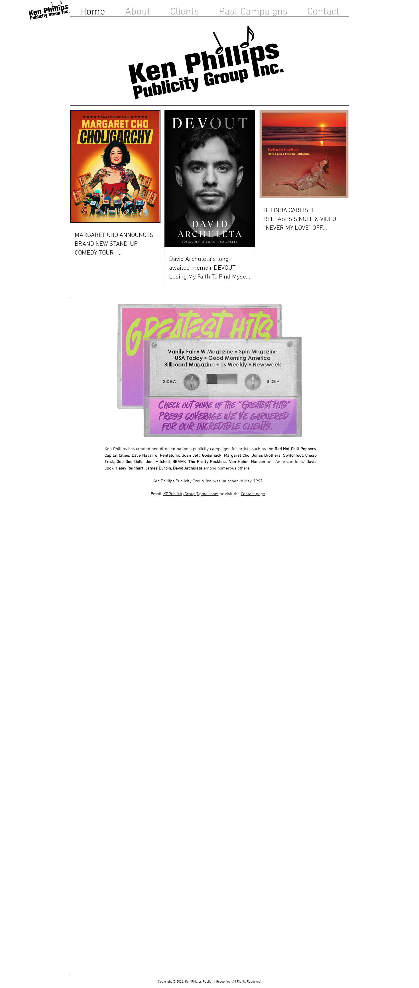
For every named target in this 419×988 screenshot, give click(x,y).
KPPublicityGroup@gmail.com (191, 494)
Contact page (253, 494)
